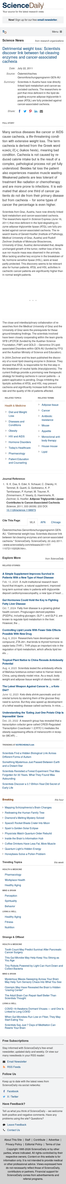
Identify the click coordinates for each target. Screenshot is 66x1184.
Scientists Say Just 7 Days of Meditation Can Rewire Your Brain (30, 1026)
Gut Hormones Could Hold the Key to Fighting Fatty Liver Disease (30, 602)
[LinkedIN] (36, 111)
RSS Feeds (14, 1067)
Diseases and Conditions (16, 423)
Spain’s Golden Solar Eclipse (21, 828)
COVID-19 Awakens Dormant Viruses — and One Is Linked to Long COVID (34, 1010)
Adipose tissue (50, 405)
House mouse (50, 446)
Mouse (45, 425)
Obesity (13, 431)
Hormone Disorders (20, 442)
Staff (27, 1140)
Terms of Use (52, 1144)
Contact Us (13, 1130)
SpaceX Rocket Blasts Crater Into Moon (27, 823)
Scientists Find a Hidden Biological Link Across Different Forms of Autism (29, 755)
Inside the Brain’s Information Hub (24, 838)
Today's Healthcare (20, 448)
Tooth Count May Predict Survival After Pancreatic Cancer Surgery (33, 951)
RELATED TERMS (46, 397)
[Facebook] (19, 111)
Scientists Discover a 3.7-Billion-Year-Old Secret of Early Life (31, 785)
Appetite (46, 431)
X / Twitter (12, 1096)
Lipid (44, 452)
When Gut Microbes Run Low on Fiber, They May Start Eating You (33, 1018)
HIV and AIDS (17, 436)
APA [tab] (43, 522)
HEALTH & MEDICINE (12, 869)
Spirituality (11, 901)
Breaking (7, 799)
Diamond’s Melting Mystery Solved (24, 818)
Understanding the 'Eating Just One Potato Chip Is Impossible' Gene (33, 714)
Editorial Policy (33, 1144)
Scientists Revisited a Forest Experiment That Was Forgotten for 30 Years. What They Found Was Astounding (31, 774)
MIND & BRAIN (9, 890)
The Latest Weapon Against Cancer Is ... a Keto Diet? (30, 688)
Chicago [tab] (56, 522)
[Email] (41, 111)
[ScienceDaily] (23, 5)
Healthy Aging (13, 885)
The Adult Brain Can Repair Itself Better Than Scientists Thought (30, 996)
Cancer (46, 410)
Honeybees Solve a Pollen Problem (25, 854)
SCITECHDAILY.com (25, 744)
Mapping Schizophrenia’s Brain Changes (28, 807)
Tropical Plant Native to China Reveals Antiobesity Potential (32, 662)
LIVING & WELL (9, 911)
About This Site (13, 1140)
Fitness (9, 922)
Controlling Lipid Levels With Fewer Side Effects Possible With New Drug (31, 632)
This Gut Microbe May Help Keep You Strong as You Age (32, 959)
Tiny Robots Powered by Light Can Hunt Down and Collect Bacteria (34, 967)
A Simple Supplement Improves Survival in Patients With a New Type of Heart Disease (28, 575)
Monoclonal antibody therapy (51, 438)
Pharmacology (17, 453)
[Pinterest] (30, 111)
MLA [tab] (32, 522)
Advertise (54, 1140)
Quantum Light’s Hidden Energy (23, 849)
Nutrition (9, 927)
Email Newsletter (17, 1061)
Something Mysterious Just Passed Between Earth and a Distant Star (31, 764)
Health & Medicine (15, 405)
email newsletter (47, 20)
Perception (11, 895)
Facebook (12, 1091)
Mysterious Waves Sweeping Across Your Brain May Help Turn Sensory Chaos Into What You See (33, 980)
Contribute (39, 1140)
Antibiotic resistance (47, 418)
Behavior (10, 906)
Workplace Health (15, 880)
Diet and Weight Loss (18, 414)
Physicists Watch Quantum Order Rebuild (28, 833)
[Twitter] (25, 111)
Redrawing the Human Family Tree (24, 812)
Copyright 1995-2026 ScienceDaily (27, 1149)
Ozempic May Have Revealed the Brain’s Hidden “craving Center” (33, 988)
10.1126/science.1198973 (21, 510)
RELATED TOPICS (13, 397)
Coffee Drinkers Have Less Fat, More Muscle (30, 843)
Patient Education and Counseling (19, 461)
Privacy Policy (14, 1144)
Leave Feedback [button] (16, 1124)
